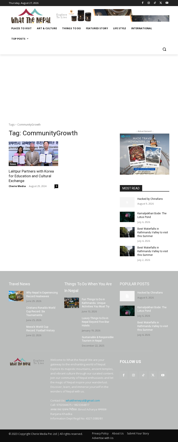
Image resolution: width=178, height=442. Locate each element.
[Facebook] (142, 3)
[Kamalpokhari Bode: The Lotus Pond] (127, 217)
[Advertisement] (89, 86)
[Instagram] (148, 3)
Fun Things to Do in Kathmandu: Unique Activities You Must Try (95, 303)
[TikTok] (154, 3)
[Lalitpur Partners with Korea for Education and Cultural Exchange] (33, 153)
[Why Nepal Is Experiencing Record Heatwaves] (16, 296)
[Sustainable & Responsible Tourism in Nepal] (71, 341)
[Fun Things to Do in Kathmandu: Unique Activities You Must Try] (71, 303)
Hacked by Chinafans (150, 198)
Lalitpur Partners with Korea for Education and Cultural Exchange (31, 176)
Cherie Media (17, 186)
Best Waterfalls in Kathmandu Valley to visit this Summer (152, 232)
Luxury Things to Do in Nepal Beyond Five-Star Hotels (95, 322)
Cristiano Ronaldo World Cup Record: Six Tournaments (40, 311)
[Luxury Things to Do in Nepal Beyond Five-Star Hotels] (71, 321)
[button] (164, 49)
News (13, 164)
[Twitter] (160, 3)
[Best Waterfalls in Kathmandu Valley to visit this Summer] (127, 232)
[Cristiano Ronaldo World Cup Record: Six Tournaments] (16, 311)
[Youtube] (166, 3)
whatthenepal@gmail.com (83, 400)
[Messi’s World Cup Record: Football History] (16, 330)
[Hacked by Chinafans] (127, 202)
